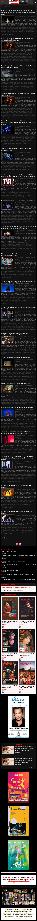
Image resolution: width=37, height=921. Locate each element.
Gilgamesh (22, 475)
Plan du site (9, 882)
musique (20, 31)
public (28, 86)
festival (13, 325)
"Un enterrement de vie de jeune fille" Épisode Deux (18, 201)
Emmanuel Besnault (24, 54)
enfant (13, 28)
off (23, 504)
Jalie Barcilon (14, 297)
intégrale (31, 271)
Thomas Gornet (6, 481)
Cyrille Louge (22, 372)
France (30, 83)
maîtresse (28, 273)
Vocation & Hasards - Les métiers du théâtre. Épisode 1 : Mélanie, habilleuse (25, 760)
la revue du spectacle (21, 30)
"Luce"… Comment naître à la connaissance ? (16, 357)
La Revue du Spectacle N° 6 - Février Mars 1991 (27, 654)
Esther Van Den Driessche (17, 216)
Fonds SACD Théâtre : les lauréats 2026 (13, 553)
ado (2, 137)
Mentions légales (29, 879)
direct (3, 139)
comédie (10, 54)
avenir (14, 53)
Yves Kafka (31, 329)
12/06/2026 (18, 752)
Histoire (15, 85)
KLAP (12, 30)
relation (12, 478)
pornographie (23, 219)
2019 (2, 323)
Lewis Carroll (5, 142)
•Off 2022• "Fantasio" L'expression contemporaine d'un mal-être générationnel (17, 39)
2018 (2, 474)
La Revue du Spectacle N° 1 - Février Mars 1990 (10, 654)
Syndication (18, 882)
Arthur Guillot (5, 215)
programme (22, 86)
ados (2, 296)
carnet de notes (12, 270)
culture (3, 83)
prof (13, 300)
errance (8, 325)
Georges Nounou (11, 503)
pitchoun (31, 376)
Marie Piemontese (13, 350)
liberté (30, 57)
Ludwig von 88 (12, 194)
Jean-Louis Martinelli (7, 326)
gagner (18, 325)
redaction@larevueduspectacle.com (18, 881)
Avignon (7, 323)
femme (3, 218)
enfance (3, 373)
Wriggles (8, 277)
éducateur (29, 323)
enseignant (21, 296)
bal (11, 500)
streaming (4, 144)
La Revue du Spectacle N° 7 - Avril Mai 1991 (10, 686)
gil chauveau (31, 28)
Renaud (16, 274)
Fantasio (8, 56)
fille (7, 218)
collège (31, 82)
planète (16, 219)
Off (14, 327)
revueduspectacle (18, 33)
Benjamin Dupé (13, 27)
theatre (11, 34)
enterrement (5, 244)
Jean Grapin (22, 297)
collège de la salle (12, 501)
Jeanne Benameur (12, 375)
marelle (3, 31)
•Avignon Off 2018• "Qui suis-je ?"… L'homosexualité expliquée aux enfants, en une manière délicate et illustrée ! (18, 458)
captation (4, 270)
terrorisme (18, 403)
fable (27, 139)
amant (10, 474)
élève (11, 83)
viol (11, 222)
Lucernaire (4, 59)
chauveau (21, 27)
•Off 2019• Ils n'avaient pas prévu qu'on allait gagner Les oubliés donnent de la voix (18, 308)
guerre (10, 399)
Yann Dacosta (15, 481)
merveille (22, 142)
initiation (4, 375)
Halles (31, 325)
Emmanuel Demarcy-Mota (13, 139)
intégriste (15, 399)
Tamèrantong (12, 197)
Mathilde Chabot (23, 376)
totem (8, 222)
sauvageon (16, 301)
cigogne (20, 397)
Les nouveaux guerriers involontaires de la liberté (17, 407)
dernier (26, 397)
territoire (32, 352)
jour (30, 399)
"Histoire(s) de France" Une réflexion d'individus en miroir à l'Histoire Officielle (17, 66)
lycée (2, 300)
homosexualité (30, 475)
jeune (8, 30)
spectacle (32, 33)
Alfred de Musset (6, 53)
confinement (18, 137)
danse (8, 28)
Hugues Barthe (5, 477)
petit (30, 504)
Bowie (24, 53)
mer (29, 400)
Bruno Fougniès (17, 82)
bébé (14, 500)
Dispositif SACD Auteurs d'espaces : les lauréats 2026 (17, 577)
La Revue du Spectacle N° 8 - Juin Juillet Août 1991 (27, 686)
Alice (5, 137)
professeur (10, 274)
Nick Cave (29, 59)
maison (10, 327)
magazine (31, 30)
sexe (18, 480)
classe (32, 270)
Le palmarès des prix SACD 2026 (11, 562)
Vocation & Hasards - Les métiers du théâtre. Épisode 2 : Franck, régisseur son (25, 748)
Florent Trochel (29, 348)
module (15, 31)
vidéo (14, 144)
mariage (17, 59)
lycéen (10, 86)
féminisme (15, 56)
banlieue (3, 191)
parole (26, 504)
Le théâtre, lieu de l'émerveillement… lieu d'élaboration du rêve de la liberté (14, 334)
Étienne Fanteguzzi (21, 28)
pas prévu (18, 327)
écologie (30, 215)
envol (30, 397)
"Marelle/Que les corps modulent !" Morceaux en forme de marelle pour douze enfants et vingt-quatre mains (18, 12)
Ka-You (32, 529)
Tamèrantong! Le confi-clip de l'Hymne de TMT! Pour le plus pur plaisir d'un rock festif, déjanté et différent (18, 175)
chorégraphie (29, 27)
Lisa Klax (31, 299)
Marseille (9, 31)
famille (3, 192)
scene (26, 33)
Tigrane (3, 303)
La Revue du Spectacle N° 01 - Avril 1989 (9, 622)
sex (24, 221)
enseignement (22, 83)
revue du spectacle (7, 33)
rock (2, 62)
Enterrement (5, 216)
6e (2, 82)
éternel (3, 56)
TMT (22, 197)
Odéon (27, 350)
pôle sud (32, 31)
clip (20, 191)
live (11, 142)
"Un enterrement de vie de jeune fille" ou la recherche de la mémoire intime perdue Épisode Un (18, 227)
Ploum (3, 506)
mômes (26, 194)
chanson (29, 53)
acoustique (4, 27)
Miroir (27, 142)
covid (32, 137)
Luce (9, 376)
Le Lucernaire (24, 299)
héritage (10, 85)
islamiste (21, 399)
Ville (18, 144)
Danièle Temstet (22, 501)
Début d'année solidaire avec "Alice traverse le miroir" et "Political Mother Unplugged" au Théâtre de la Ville (18, 122)
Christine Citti (21, 323)
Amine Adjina (7, 82)
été (32, 54)
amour (10, 348)
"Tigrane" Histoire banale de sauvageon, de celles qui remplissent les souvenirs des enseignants (18, 282)
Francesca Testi (11, 373)
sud (13, 403)
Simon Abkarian (30, 402)
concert (3, 28)
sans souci (16, 276)
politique (8, 60)
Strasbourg (4, 34)
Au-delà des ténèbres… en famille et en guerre (16, 383)
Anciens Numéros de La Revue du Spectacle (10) (16, 587)
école (7, 83)
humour (3, 30)
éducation (14, 296)
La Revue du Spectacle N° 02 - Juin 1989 (26, 622)
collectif (25, 215)
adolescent (4, 348)
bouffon (19, 53)
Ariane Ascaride (6, 397)
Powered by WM (26, 882)
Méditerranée (24, 400)
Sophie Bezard (10, 379)
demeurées (30, 372)
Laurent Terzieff (14, 299)
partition (26, 31)
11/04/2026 (18, 764)
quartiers (31, 194)
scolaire (27, 88)
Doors (15, 54)
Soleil (3, 403)
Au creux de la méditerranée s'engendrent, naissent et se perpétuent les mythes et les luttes (17, 432)
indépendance (5, 57)
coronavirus (26, 137)
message (22, 350)
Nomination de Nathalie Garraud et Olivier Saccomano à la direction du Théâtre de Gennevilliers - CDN (18, 572)
